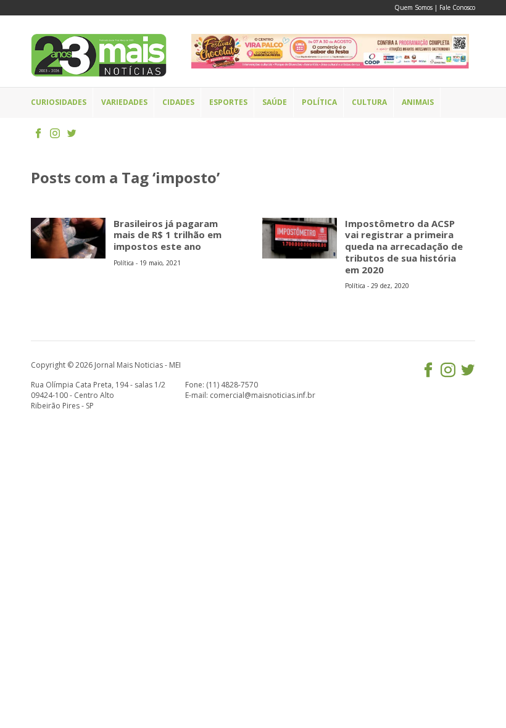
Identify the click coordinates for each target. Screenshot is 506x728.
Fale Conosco (457, 7)
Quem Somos (413, 7)
